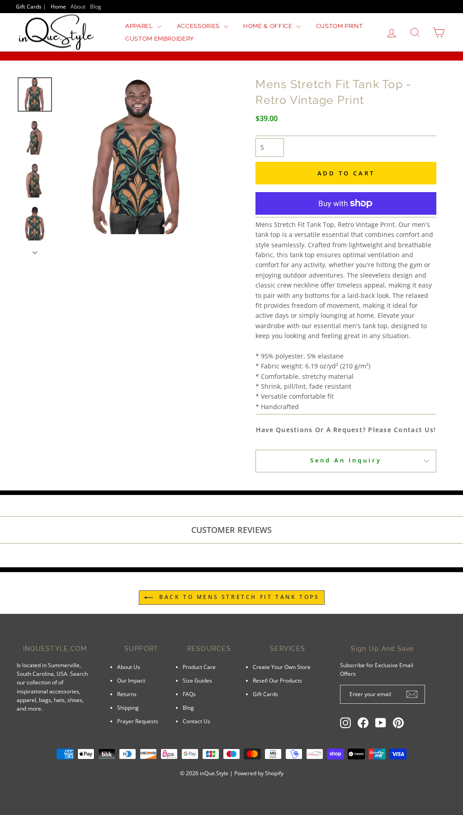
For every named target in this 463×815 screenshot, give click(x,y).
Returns (127, 693)
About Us (128, 666)
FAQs (189, 693)
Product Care (199, 666)
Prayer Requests (137, 721)
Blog (95, 6)
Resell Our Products (277, 680)
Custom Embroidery (159, 38)
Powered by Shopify (258, 773)
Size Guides (197, 680)
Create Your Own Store (282, 666)
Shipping (128, 707)
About (78, 6)
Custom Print (339, 26)
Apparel (140, 26)
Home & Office (268, 26)
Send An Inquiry (346, 460)
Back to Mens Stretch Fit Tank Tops (238, 597)
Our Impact (131, 680)
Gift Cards (265, 693)
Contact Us (196, 721)
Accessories (199, 26)
